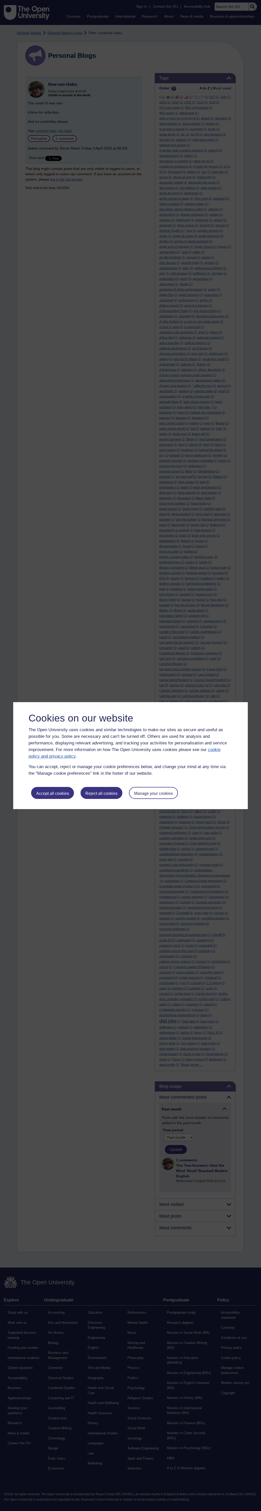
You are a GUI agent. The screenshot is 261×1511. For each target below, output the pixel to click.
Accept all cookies (52, 793)
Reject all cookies (101, 793)
